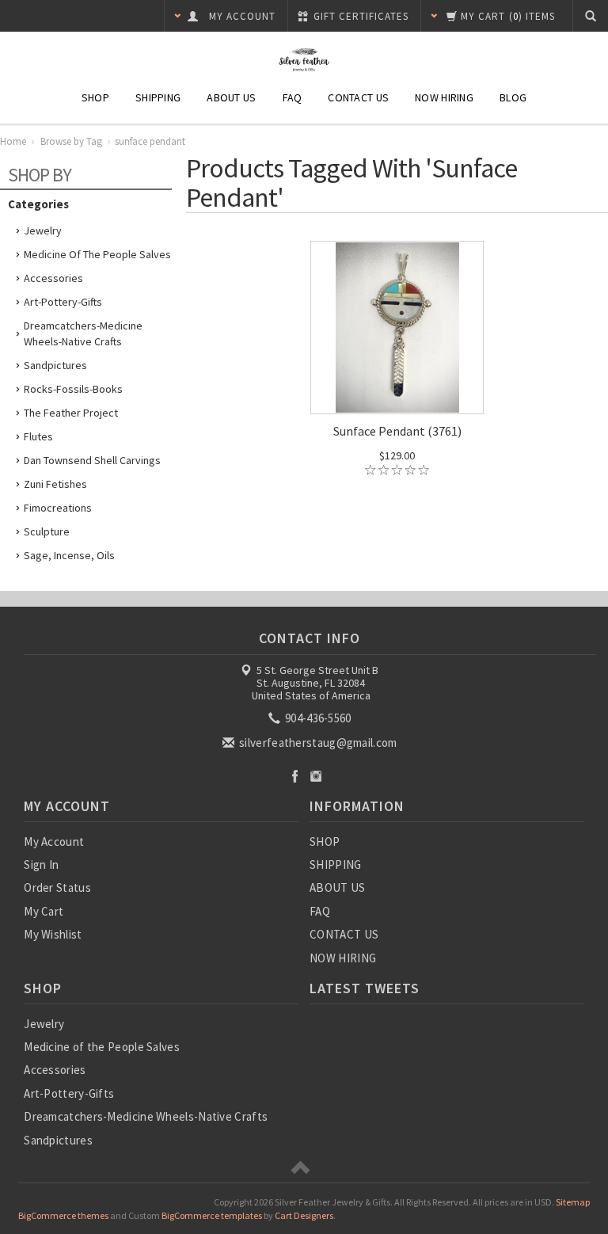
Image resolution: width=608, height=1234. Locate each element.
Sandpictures (55, 365)
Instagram (316, 776)
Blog (513, 97)
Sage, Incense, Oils (69, 555)
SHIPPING (157, 97)
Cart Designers (304, 1215)
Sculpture (47, 531)
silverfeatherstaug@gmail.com (317, 742)
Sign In (41, 864)
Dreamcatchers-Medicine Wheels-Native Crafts (83, 333)
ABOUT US (231, 97)
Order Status (57, 887)
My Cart (43, 911)
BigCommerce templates (212, 1215)
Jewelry (43, 230)
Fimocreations (58, 508)
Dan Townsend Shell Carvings (92, 460)
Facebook (295, 776)
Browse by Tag (71, 141)
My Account (54, 841)
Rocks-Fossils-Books (73, 389)
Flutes (38, 436)
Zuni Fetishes (55, 484)
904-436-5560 (317, 718)
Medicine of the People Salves (97, 254)
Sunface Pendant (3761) (397, 431)
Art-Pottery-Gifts (63, 302)
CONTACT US (358, 97)
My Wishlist (53, 934)
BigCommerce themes (63, 1215)
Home (13, 141)
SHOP (95, 97)
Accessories (53, 278)
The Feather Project (71, 413)
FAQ (292, 97)
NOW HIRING (444, 97)
